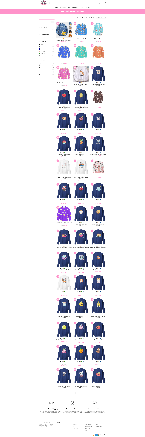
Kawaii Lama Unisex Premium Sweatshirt (64, 317)
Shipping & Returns (88, 424)
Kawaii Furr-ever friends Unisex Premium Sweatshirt (64, 294)
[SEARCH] (99, 3)
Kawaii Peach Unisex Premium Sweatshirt (98, 387)
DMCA (86, 430)
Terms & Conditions (88, 426)
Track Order (75, 428)
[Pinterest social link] (50, 422)
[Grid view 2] (89, 17)
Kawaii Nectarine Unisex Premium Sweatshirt (98, 340)
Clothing (60, 17)
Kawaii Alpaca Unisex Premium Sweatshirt (98, 85)
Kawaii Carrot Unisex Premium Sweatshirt (81, 155)
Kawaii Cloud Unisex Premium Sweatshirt (98, 201)
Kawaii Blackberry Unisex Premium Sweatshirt (81, 131)
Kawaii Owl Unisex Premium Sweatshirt (98, 363)
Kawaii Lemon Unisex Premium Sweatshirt (81, 317)
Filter (52, 22)
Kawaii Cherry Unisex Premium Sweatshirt (81, 201)
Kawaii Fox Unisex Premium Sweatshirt (98, 269)
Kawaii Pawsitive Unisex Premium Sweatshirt (81, 387)
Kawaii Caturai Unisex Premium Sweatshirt (64, 201)
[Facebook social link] (43, 422)
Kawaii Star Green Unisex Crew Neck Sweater (81, 61)
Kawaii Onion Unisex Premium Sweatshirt (64, 364)
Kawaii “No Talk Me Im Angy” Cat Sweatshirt (81, 85)
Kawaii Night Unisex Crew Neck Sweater (81, 39)
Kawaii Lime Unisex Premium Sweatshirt (64, 339)
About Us (75, 424)
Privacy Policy (87, 428)
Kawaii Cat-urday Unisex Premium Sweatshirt (81, 178)
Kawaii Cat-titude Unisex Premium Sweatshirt (64, 178)
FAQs (97, 424)
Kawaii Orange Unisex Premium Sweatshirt (81, 364)
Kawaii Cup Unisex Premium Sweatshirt (64, 247)
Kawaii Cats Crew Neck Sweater (98, 176)
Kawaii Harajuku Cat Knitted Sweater (64, 40)
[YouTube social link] (48, 422)
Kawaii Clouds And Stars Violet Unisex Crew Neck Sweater (64, 223)
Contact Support (99, 426)
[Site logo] (43, 2)
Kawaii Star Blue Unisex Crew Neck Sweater (64, 61)
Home (57, 17)
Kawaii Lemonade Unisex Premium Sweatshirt (98, 317)
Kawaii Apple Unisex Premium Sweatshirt (64, 108)
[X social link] (45, 422)
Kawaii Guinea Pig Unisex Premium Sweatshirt (81, 294)
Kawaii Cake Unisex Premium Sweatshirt (64, 155)
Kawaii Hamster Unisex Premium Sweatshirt (98, 294)
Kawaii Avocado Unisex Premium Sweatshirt (81, 108)
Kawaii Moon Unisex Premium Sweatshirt (81, 340)
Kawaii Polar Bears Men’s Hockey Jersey (98, 39)
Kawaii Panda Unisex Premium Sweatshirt (64, 387)
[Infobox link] (41, 425)
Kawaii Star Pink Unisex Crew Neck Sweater (64, 83)
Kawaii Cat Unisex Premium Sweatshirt (98, 154)
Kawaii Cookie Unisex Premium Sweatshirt (98, 225)
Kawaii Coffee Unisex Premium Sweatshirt (81, 225)
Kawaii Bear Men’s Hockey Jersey (98, 106)
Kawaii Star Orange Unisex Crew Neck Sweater (98, 61)
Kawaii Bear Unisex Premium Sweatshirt (64, 131)
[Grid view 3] (91, 17)
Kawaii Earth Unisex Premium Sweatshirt (64, 270)
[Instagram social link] (46, 422)
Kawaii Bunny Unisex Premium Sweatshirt (98, 131)
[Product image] (64, 30)
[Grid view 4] (93, 17)
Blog (74, 426)
